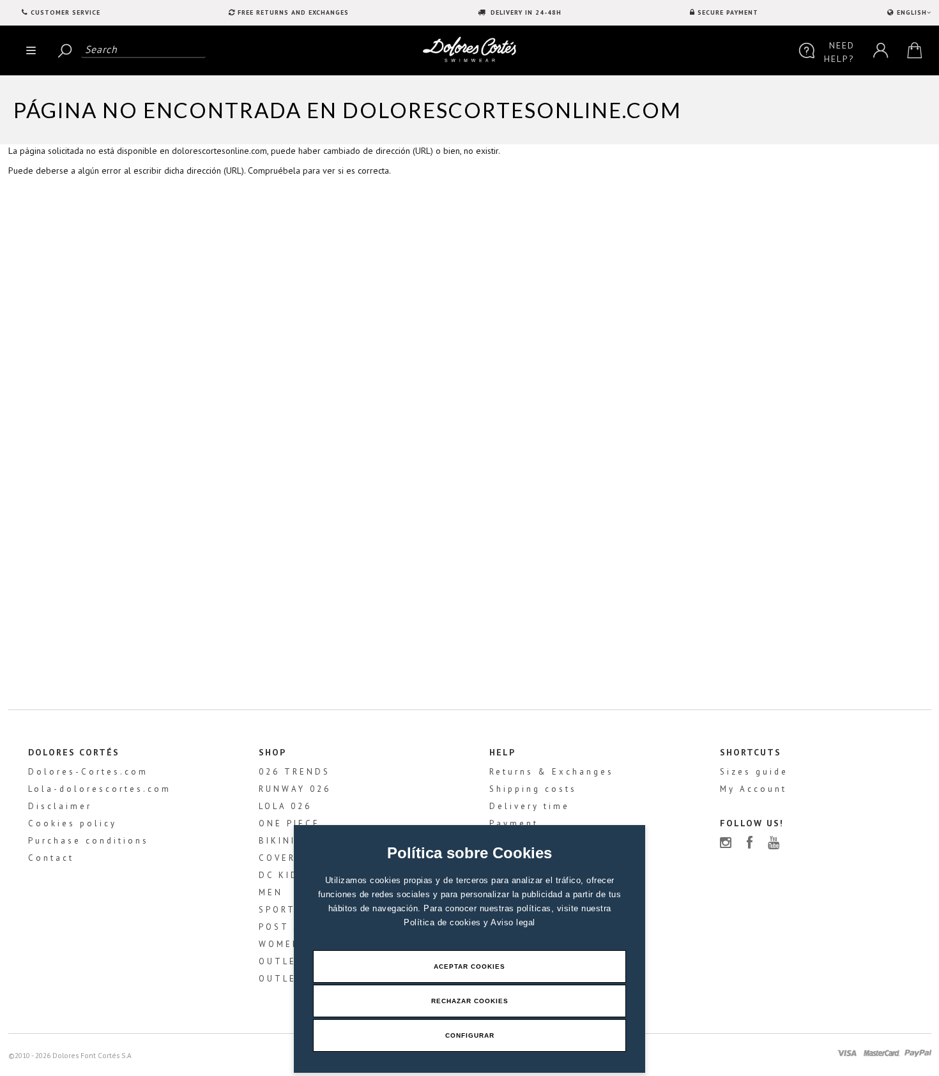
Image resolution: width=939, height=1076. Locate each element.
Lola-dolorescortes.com (99, 789)
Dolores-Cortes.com (88, 771)
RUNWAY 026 (295, 789)
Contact (51, 857)
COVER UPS (290, 857)
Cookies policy (72, 823)
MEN (271, 892)
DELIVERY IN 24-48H (524, 12)
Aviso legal (513, 922)
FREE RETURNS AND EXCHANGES (293, 12)
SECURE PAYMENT (728, 12)
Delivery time (529, 806)
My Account (753, 789)
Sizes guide (754, 771)
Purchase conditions (88, 840)
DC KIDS (282, 875)
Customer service (65, 12)
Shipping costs (533, 789)
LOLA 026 (285, 806)
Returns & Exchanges (551, 771)
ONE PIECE (289, 823)
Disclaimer (60, 806)
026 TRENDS (294, 771)
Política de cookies (444, 922)
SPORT (277, 909)
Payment (513, 823)
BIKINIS (281, 840)
